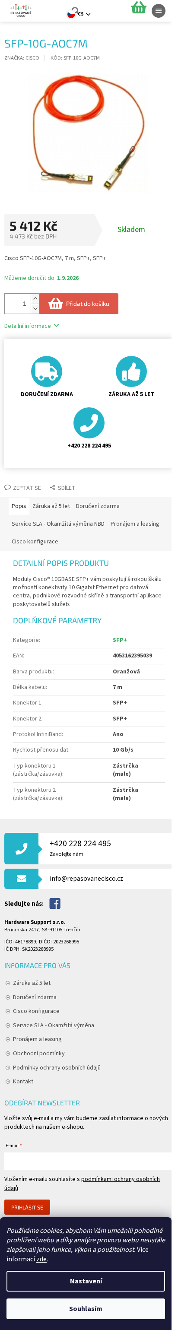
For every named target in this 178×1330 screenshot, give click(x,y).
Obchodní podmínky (39, 1053)
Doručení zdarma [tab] (98, 506)
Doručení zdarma (35, 997)
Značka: (21, 58)
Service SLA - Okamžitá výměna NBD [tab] (58, 524)
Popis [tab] (19, 506)
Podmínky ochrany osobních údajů (57, 1067)
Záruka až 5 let (32, 983)
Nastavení (86, 1281)
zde (41, 1259)
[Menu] (158, 10)
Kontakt (23, 1081)
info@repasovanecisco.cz (86, 878)
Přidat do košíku (87, 303)
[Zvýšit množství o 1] (35, 299)
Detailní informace (27, 326)
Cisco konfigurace (36, 1011)
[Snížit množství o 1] (35, 309)
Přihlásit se (27, 1207)
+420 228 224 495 (80, 848)
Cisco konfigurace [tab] (35, 541)
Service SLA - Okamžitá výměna (53, 1025)
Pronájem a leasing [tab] (135, 524)
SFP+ (120, 640)
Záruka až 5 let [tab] (51, 506)
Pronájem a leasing (37, 1039)
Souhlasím (85, 1309)
